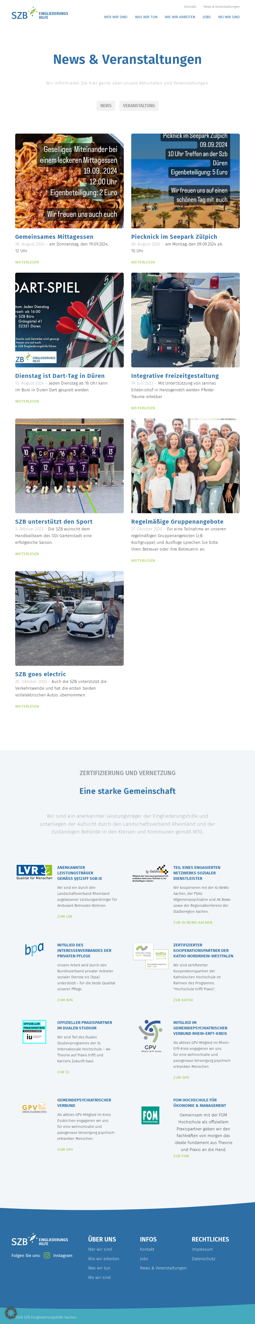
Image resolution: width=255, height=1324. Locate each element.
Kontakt (190, 6)
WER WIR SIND (116, 17)
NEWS (106, 105)
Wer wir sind (100, 1249)
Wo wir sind (99, 1277)
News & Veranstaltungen (222, 6)
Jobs (144, 1258)
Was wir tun (99, 1268)
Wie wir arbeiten (103, 1258)
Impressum (202, 1249)
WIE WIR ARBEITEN (180, 17)
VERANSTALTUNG (139, 105)
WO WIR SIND (229, 17)
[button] (11, 1313)
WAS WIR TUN (146, 17)
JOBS (207, 17)
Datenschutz (203, 1258)
